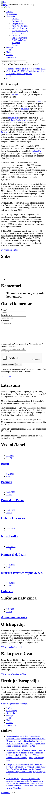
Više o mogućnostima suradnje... (14, 704)
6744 (8, 76)
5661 (8, 567)
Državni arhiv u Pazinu (23, 743)
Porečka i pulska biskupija (17, 757)
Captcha (5, 352)
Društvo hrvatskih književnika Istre (21, 741)
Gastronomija (17, 21)
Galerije (9, 47)
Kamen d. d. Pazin (13, 554)
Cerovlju (14, 94)
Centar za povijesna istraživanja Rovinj (24, 765)
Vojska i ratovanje (19, 38)
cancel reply (6, 376)
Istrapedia (5, 792)
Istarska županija (13, 778)
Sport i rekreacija (19, 33)
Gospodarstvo (17, 23)
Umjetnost (16, 35)
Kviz (8, 52)
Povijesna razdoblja (20, 30)
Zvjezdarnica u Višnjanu (30, 755)
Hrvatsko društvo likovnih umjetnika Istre (25, 751)
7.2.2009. (10, 456)
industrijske (13, 118)
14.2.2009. (10, 492)
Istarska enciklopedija (15, 736)
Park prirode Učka (21, 781)
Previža (4, 132)
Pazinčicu (25, 108)
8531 (8, 476)
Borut (5, 463)
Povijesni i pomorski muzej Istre (19, 764)
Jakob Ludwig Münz (20, 120)
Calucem (7, 591)
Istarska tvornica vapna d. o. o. (22, 573)
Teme (8, 50)
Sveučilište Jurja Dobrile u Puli (19, 771)
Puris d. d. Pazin (12, 500)
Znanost (15, 45)
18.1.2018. (10, 565)
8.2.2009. (10, 474)
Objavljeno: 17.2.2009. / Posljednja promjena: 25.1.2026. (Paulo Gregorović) (25, 72)
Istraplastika (9, 536)
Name (4, 310)
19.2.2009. (10, 546)
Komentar (6, 320)
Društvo (15, 19)
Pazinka (6, 482)
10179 (9, 458)
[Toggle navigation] (2, 7)
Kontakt (9, 54)
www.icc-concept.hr (9, 250)
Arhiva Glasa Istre (14, 788)
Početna (9, 11)
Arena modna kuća (14, 617)
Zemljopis (16, 42)
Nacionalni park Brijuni (25, 783)
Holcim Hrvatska (13, 518)
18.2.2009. (10, 528)
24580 (9, 611)
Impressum (11, 57)
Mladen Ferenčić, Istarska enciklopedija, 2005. (26, 69)
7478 (8, 549)
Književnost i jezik (19, 26)
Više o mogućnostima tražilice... (14, 674)
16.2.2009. (10, 510)
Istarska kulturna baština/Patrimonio (21, 750)
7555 (8, 531)
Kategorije (10, 16)
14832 (9, 585)
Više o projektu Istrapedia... (12, 647)
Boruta (38, 101)
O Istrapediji (11, 14)
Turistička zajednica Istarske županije (26, 769)
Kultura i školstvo (19, 28)
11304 (9, 494)
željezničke (37, 151)
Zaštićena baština (19, 40)
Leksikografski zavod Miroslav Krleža (29, 739)
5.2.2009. (10, 609)
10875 (9, 513)
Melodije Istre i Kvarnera (32, 786)
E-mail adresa (7, 315)
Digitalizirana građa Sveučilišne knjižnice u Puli (25, 744)
